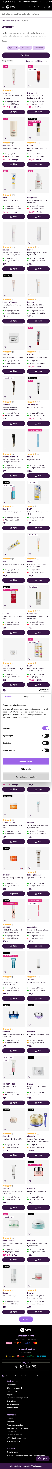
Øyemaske (26, 48)
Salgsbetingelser (13, 1404)
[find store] (30, 7)
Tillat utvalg (26, 769)
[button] (47, 14)
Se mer (4, 41)
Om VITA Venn (12, 1452)
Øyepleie (17, 20)
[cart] (49, 7)
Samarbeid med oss (14, 1435)
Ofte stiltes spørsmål (14, 1388)
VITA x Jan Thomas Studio (16, 1438)
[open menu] (3, 7)
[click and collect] (44, 7)
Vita (3, 20)
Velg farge (13, 894)
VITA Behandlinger (14, 1441)
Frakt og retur (12, 1391)
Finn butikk (11, 1422)
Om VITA (10, 1418)
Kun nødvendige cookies (26, 777)
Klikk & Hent (11, 1401)
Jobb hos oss (11, 1431)
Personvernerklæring (15, 1425)
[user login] (35, 7)
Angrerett (10, 1394)
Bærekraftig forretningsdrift (17, 1428)
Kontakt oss (11, 1385)
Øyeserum (39, 48)
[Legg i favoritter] (5, 86)
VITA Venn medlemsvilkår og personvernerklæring (26, 1455)
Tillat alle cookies (26, 761)
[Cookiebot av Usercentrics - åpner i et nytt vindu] (38, 690)
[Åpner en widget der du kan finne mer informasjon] (43, 1459)
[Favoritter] (39, 7)
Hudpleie (9, 20)
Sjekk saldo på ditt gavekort (17, 1398)
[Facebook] (16, 1366)
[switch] (45, 736)
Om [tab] (42, 697)
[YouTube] (34, 1366)
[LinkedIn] (28, 1366)
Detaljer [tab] (26, 697)
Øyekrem (25, 20)
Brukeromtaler (12, 1408)
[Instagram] (22, 1366)
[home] (10, 7)
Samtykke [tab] (9, 697)
